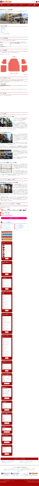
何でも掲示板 (35, 5)
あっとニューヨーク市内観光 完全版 (7, 376)
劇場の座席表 (3, 28)
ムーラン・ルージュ (5, 342)
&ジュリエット (5, 302)
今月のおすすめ (3, 5)
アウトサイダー (5, 318)
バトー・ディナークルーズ (6, 394)
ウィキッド (6, 247)
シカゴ (4, 269)
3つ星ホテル (4, 450)
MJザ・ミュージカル (7, 249)
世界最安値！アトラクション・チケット (8, 462)
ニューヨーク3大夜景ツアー (6, 378)
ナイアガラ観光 (5, 381)
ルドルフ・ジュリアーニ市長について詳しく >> (7, 160)
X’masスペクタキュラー (6, 368)
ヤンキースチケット (5, 415)
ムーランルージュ (7, 256)
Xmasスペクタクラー (6, 308)
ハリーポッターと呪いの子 (6, 322)
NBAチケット (5, 419)
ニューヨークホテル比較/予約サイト (24, 476)
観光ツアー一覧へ (7, 383)
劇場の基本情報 (3, 27)
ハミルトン (4, 299)
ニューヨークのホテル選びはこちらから (25, 462)
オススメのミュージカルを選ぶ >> (6, 224)
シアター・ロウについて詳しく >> (5, 176)
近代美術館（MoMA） (6, 393)
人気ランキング (10, 5)
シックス (4, 305)
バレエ (4, 406)
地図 (24, 42)
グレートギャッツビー (6, 325)
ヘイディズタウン (5, 345)
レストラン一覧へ (7, 442)
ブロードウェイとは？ (23, 5)
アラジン (6, 245)
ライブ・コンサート (5, 403)
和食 (3, 440)
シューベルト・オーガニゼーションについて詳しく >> (8, 130)
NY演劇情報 (30, 5)
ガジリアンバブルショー (6, 367)
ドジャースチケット (5, 416)
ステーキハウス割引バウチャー (7, 437)
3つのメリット (16, 5)
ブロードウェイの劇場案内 (18, 224)
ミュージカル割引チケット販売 (5, 34)
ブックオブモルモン (5, 272)
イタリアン (4, 438)
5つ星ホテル (4, 447)
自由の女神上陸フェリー (6, 388)
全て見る (7, 258)
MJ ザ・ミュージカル (6, 285)
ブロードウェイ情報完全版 (7, 222)
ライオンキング (5, 267)
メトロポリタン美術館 (6, 391)
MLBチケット (5, 418)
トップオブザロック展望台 (6, 390)
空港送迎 (4, 428)
